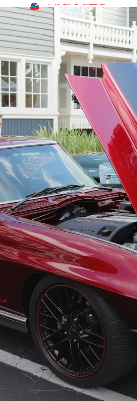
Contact (102, 4)
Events (76, 4)
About (57, 4)
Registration (66, 4)
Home (49, 4)
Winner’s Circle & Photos (89, 4)
